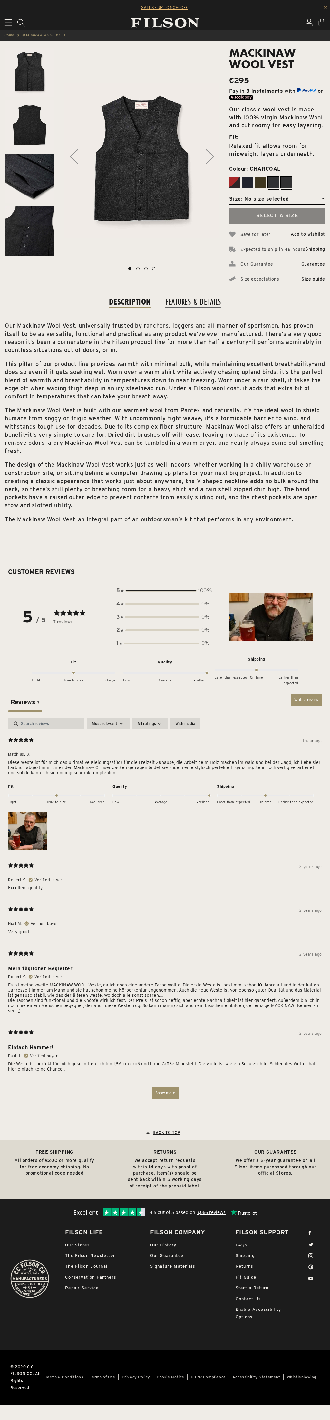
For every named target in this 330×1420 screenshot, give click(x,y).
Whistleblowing (301, 1377)
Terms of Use (102, 1377)
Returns (244, 1266)
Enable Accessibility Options (258, 1313)
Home (9, 35)
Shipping (315, 249)
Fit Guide (246, 1277)
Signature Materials (172, 1266)
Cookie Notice (170, 1377)
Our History (163, 1245)
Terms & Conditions (64, 1377)
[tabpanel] (165, 911)
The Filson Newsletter (90, 1255)
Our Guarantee (166, 1255)
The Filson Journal (86, 1266)
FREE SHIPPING (54, 1152)
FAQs (241, 1245)
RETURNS (164, 1152)
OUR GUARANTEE (275, 1152)
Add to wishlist (308, 234)
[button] (163, 591)
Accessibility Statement (256, 1377)
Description (130, 301)
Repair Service (82, 1287)
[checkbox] (185, 723)
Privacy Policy (136, 1377)
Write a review (306, 699)
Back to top (166, 1132)
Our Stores (77, 1245)
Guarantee (313, 264)
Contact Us (248, 1298)
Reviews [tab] (25, 702)
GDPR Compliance (208, 1377)
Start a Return (252, 1287)
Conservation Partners (90, 1277)
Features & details (193, 301)
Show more (165, 1093)
